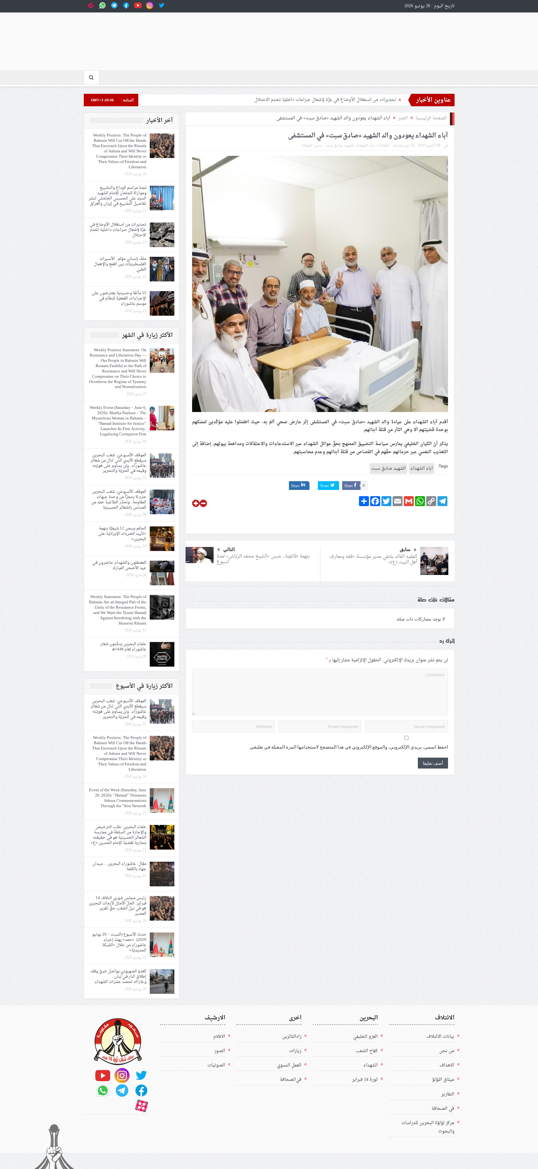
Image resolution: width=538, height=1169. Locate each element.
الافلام (219, 1036)
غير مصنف (401, 145)
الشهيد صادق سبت (339, 145)
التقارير (447, 1094)
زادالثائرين (291, 1036)
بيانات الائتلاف (440, 1036)
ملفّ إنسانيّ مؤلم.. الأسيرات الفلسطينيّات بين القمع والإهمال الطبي (120, 264)
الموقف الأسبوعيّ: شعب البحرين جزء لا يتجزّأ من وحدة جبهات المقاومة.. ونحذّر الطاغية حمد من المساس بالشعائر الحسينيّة (118, 499)
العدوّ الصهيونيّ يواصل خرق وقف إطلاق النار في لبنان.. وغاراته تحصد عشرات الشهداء (118, 976)
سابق (405, 549)
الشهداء (370, 1065)
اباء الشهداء (365, 145)
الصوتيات (216, 1065)
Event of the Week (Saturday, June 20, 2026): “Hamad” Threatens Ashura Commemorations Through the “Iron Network (117, 798)
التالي (229, 549)
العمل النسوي (289, 1065)
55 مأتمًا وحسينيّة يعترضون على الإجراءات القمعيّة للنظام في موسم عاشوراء (119, 298)
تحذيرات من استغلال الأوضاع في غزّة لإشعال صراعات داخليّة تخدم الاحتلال (325, 100)
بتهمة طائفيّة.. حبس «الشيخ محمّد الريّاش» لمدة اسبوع (263, 559)
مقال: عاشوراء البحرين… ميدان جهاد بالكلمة (119, 866)
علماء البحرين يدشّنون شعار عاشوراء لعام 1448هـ (123, 646)
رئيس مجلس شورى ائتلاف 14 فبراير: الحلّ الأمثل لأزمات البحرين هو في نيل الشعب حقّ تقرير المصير (117, 906)
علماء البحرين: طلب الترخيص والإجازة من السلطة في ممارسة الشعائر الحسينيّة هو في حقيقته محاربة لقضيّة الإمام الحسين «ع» (118, 835)
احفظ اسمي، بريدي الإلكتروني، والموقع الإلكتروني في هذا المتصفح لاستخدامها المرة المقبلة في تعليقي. (348, 747)
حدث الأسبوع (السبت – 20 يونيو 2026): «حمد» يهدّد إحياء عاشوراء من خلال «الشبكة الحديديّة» (119, 942)
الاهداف (447, 1065)
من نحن (446, 1051)
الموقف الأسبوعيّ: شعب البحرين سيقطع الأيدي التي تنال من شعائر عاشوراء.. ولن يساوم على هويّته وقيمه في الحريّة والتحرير (118, 463)
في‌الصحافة (290, 1080)
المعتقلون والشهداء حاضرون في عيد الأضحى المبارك (119, 565)
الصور (219, 1051)
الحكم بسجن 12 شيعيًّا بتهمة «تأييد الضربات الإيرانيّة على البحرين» (122, 534)
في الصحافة (443, 1108)
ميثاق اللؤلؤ (443, 1080)
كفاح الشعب (367, 1051)
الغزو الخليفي (365, 1036)
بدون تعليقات (311, 145)
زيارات (295, 1051)
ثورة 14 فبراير (365, 1080)
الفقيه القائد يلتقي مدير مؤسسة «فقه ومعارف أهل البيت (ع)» (373, 559)
